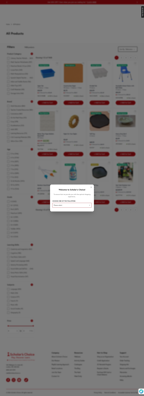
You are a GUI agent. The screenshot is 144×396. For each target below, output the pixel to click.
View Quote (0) (143, 12)
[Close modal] (91, 187)
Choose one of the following (63, 201)
